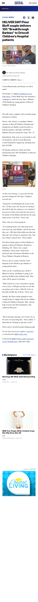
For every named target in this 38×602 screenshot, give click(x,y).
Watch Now (32, 3)
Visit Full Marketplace (29, 355)
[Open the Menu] (3, 2)
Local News (8, 17)
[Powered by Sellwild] (33, 469)
